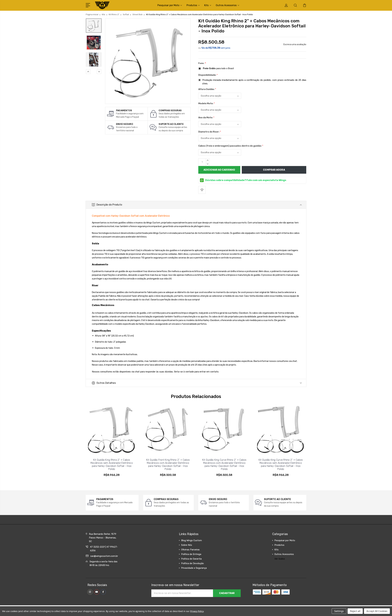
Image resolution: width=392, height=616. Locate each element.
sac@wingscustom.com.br (104, 556)
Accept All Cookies (376, 611)
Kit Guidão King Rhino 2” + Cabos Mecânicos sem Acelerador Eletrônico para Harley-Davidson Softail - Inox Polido (111, 464)
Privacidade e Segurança (194, 568)
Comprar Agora (274, 169)
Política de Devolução (192, 563)
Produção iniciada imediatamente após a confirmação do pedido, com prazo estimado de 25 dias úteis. (254, 82)
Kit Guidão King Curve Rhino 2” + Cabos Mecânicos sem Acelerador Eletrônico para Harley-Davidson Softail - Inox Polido (281, 464)
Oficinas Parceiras (190, 549)
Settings (339, 611)
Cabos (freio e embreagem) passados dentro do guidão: (230, 145)
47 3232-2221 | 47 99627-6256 (104, 548)
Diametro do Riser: (209, 131)
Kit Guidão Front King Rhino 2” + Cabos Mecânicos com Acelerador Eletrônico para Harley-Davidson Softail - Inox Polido (168, 464)
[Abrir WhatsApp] (7, 608)
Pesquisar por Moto (168, 5)
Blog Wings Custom (191, 540)
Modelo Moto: (206, 103)
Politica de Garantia (191, 558)
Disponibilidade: (208, 75)
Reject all (355, 611)
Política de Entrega (191, 554)
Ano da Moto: (206, 117)
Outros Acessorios (226, 5)
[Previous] (88, 71)
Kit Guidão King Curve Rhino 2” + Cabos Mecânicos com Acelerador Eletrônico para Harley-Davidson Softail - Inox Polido (224, 464)
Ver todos (279, 558)
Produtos (192, 5)
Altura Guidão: (207, 89)
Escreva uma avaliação (294, 44)
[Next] (99, 71)
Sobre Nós (186, 545)
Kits (206, 5)
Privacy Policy (197, 611)
